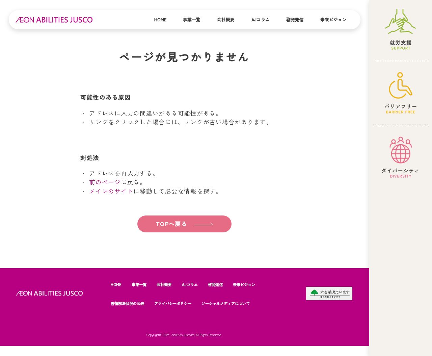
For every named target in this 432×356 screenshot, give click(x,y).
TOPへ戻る (171, 224)
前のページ (105, 182)
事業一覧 (191, 19)
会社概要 (226, 19)
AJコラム (260, 19)
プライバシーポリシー (172, 303)
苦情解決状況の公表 (127, 303)
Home (160, 19)
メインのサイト (111, 191)
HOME (116, 284)
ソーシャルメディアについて (225, 303)
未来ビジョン (333, 19)
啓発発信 (295, 19)
